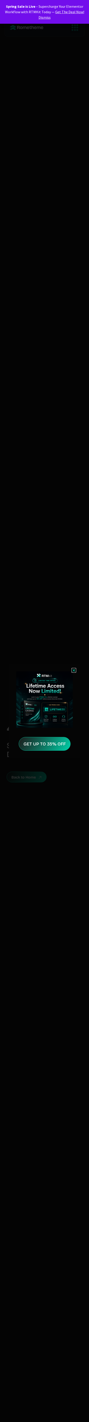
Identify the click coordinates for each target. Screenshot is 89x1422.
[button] (74, 670)
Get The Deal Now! (69, 12)
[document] (44, 711)
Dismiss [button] (45, 17)
